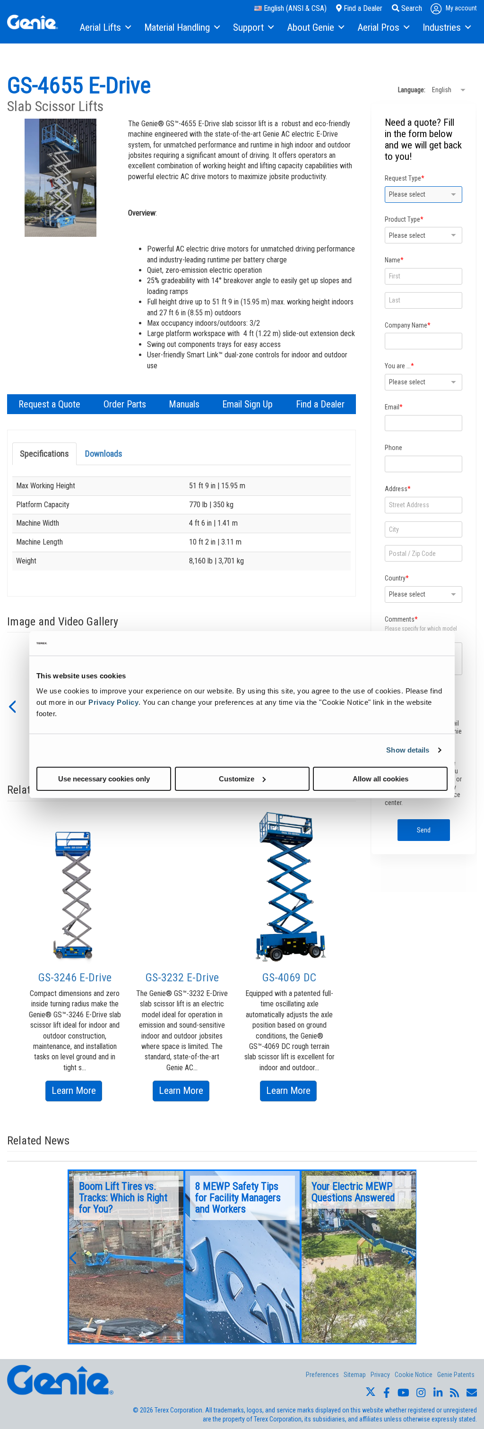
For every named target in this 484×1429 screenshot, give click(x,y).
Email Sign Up (247, 404)
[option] (75, 963)
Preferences (322, 1374)
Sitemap (355, 1374)
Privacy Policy (113, 702)
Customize (236, 778)
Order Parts (125, 404)
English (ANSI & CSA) (294, 8)
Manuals (184, 404)
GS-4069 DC (289, 977)
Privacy (380, 1374)
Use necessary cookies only (104, 778)
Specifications (44, 454)
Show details (407, 750)
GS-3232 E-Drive (182, 977)
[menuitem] (104, 28)
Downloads (103, 454)
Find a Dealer (362, 8)
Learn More (77, 1092)
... (126, 1257)
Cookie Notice (413, 1374)
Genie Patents (456, 1374)
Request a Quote (49, 404)
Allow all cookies (380, 778)
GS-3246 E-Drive (75, 977)
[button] (12, 705)
